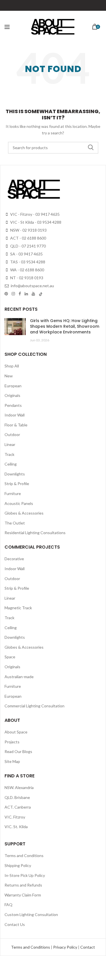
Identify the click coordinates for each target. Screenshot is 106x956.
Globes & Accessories (24, 513)
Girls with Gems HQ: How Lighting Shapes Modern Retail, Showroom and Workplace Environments (64, 326)
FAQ (8, 904)
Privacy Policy (65, 947)
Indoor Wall (15, 415)
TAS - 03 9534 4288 (27, 261)
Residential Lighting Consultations (35, 532)
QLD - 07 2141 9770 (27, 246)
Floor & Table (16, 424)
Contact (87, 947)
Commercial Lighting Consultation (34, 705)
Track (9, 454)
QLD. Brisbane (17, 797)
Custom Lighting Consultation (31, 914)
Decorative (14, 558)
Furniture (13, 493)
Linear (10, 444)
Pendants (13, 405)
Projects (12, 741)
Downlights (15, 473)
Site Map (12, 761)
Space (10, 656)
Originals (12, 395)
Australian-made (19, 676)
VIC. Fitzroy (15, 817)
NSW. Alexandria (19, 787)
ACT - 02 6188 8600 (27, 238)
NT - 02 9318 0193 (26, 277)
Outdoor (12, 434)
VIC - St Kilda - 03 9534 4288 (35, 222)
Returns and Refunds (23, 885)
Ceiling (11, 464)
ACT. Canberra (18, 807)
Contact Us (15, 924)
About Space (16, 731)
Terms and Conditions (24, 855)
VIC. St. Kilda (16, 826)
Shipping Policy (18, 865)
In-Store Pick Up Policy (25, 875)
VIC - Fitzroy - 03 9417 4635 (34, 214)
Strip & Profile (17, 483)
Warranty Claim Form (23, 894)
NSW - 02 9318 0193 (28, 230)
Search (91, 148)
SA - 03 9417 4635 (26, 253)
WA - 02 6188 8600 (26, 269)
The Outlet (15, 523)
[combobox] (53, 148)
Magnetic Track (18, 607)
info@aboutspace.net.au (32, 285)
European (13, 385)
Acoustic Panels (19, 503)
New (9, 375)
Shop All (12, 365)
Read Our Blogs (18, 751)
